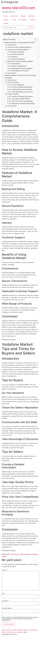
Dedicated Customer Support (22, 68)
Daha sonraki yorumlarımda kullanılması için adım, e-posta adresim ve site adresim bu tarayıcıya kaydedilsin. (20, 618)
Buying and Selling (17, 52)
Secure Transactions (19, 66)
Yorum (5, 570)
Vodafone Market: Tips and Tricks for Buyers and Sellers (20, 76)
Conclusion (12, 73)
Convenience (16, 63)
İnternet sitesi (6, 608)
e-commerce (14, 554)
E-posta (5, 601)
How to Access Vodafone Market (19, 47)
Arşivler (6, 20)
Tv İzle (13, 20)
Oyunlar (32, 20)
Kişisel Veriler (6, 630)
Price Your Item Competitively (22, 101)
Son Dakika (23, 20)
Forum (5, 16)
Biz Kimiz (31, 16)
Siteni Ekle (14, 16)
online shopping (25, 554)
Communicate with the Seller (22, 89)
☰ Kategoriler (10, 2)
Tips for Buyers (13, 82)
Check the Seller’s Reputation (22, 87)
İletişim (23, 16)
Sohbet (5, 23)
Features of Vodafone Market (18, 49)
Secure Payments (18, 54)
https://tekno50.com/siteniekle (12, 632)
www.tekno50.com (18, 7)
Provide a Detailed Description (22, 96)
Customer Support (18, 59)
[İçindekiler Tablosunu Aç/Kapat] (35, 39)
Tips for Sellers (13, 94)
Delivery (14, 57)
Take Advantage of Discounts (22, 92)
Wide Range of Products (20, 71)
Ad (3, 593)
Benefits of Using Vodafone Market (20, 61)
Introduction (12, 45)
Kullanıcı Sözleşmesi (31, 630)
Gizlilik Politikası (17, 630)
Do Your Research (17, 85)
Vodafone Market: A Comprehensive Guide (19, 42)
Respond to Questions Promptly (23, 103)
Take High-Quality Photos (21, 99)
